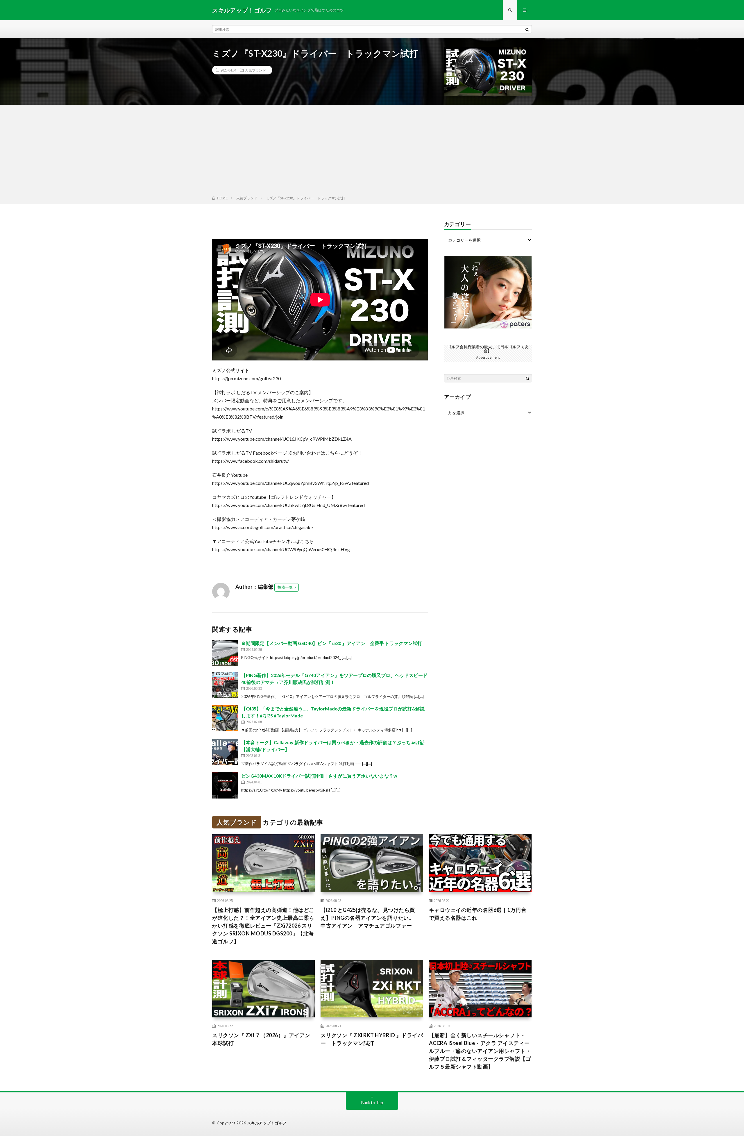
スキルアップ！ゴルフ (267, 1123)
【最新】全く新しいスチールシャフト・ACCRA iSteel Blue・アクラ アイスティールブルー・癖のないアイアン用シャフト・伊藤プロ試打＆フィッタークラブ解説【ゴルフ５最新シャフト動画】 (480, 1051)
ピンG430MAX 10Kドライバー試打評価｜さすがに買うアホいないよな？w (319, 775)
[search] (527, 29)
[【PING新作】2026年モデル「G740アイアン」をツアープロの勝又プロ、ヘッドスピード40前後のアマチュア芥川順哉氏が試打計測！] (225, 685)
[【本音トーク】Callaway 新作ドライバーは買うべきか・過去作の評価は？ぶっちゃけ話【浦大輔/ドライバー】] (225, 752)
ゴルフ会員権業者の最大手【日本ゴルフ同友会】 (488, 348)
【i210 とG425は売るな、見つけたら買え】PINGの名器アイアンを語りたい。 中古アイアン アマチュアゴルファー (370, 918)
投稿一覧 (285, 587)
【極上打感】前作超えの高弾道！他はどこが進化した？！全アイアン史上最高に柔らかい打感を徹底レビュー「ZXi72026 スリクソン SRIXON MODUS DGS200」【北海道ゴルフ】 (263, 925)
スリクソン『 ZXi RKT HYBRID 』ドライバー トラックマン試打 (372, 1039)
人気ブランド (255, 70)
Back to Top (372, 1102)
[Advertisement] (372, 151)
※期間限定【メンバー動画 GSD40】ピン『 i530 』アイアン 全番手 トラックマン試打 (331, 643)
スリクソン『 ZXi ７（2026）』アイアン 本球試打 (263, 1039)
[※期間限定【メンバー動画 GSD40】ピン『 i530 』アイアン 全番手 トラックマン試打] (225, 653)
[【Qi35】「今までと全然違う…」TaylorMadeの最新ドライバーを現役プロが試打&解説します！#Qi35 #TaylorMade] (225, 718)
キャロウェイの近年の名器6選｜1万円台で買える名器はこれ (478, 914)
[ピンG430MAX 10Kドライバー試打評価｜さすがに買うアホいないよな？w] (225, 785)
